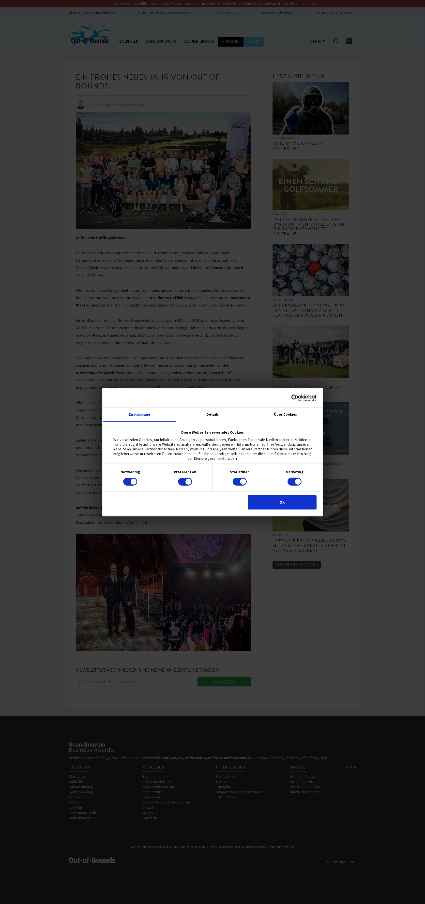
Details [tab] (212, 414)
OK (282, 502)
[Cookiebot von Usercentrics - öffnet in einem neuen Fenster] (295, 398)
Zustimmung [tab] (139, 414)
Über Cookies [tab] (285, 414)
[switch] (185, 482)
